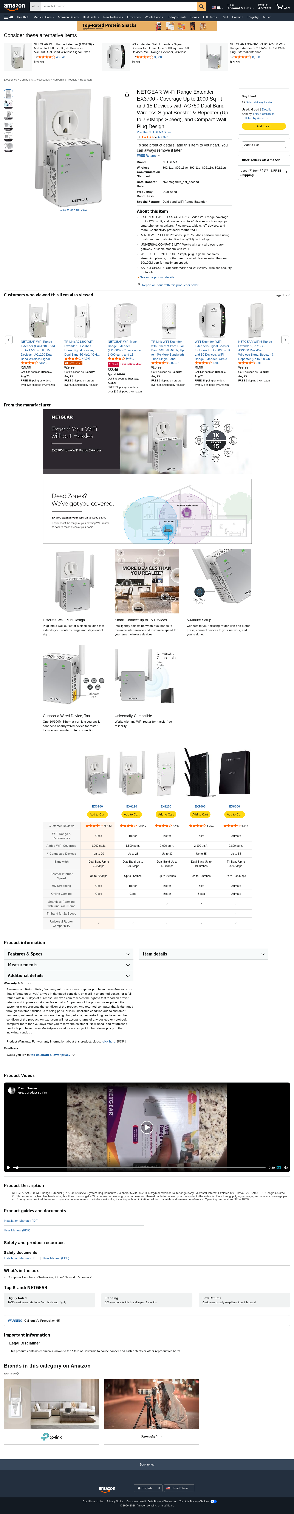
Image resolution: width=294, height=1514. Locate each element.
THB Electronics (263, 113)
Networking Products (65, 79)
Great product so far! (32, 1092)
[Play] (7, 1168)
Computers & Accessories (35, 79)
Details (266, 109)
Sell (225, 17)
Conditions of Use (93, 1501)
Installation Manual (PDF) (21, 1220)
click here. (109, 1041)
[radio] (8, 94)
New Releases (113, 17)
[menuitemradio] (279, 1167)
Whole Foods (154, 17)
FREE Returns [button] (147, 155)
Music (267, 17)
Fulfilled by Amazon (255, 118)
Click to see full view (73, 210)
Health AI (23, 17)
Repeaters (86, 79)
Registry (253, 17)
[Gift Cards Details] (219, 17)
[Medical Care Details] (53, 17)
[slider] (139, 1167)
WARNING (15, 1320)
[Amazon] (15, 6)
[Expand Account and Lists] (253, 8)
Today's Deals (176, 17)
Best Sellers (91, 17)
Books (194, 17)
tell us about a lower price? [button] (51, 1055)
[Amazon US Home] (107, 1490)
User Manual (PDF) (17, 1230)
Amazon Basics (68, 17)
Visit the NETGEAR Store (154, 132)
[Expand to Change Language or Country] (222, 8)
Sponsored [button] (10, 1373)
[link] (64, 62)
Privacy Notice (115, 1501)
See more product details (157, 277)
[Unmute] (286, 1167)
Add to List (251, 144)
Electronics (10, 79)
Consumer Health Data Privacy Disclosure (151, 1501)
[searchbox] (119, 6)
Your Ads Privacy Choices (194, 1501)
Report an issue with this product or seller (170, 285)
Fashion (237, 17)
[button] (8, 17)
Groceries (134, 17)
